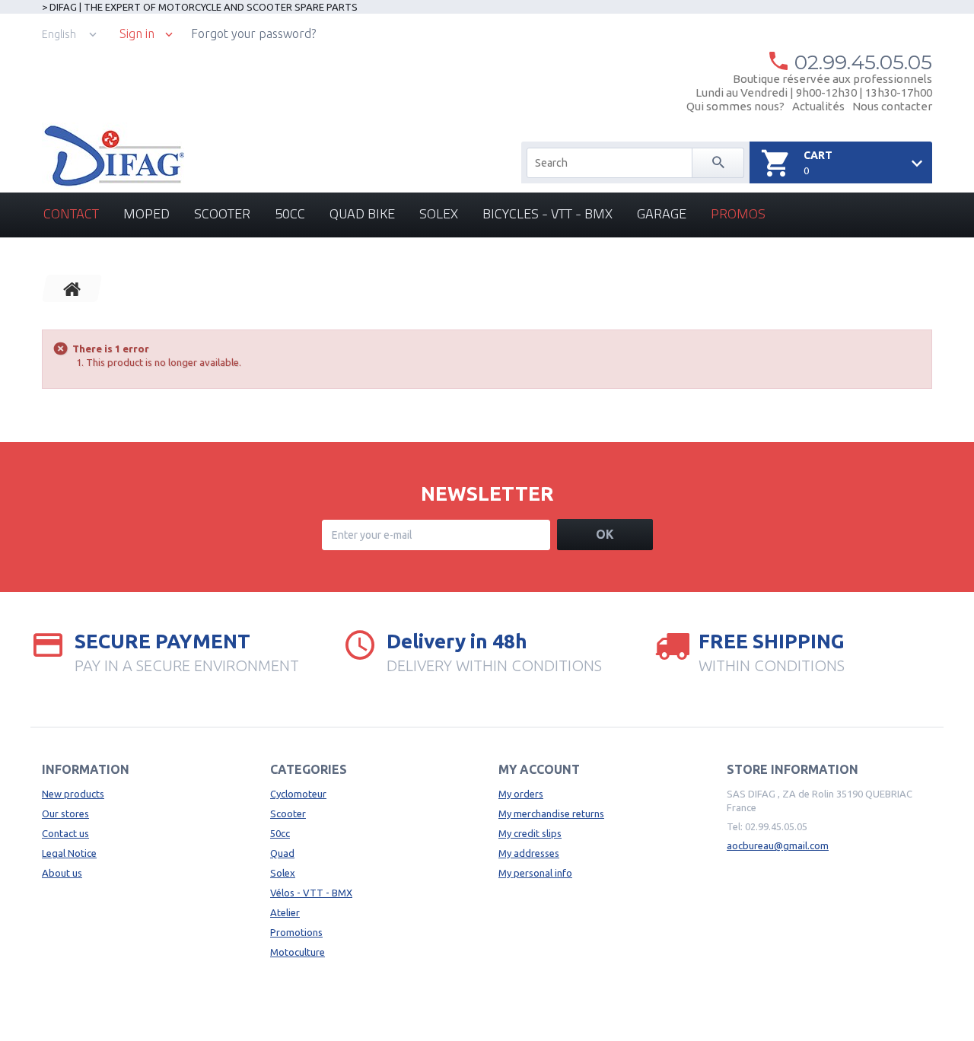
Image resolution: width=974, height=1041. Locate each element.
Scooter (222, 213)
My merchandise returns (551, 813)
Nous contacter (892, 106)
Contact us (65, 833)
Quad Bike (362, 213)
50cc (290, 213)
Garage (661, 213)
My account (539, 769)
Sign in (136, 33)
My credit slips (530, 833)
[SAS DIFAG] (113, 156)
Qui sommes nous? (735, 106)
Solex (438, 213)
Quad (282, 853)
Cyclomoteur (298, 793)
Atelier (285, 912)
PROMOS (738, 213)
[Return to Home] (72, 288)
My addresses (528, 853)
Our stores (65, 813)
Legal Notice (69, 853)
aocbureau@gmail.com (778, 845)
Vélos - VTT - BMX (311, 892)
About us (62, 873)
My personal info (535, 873)
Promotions (296, 932)
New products (73, 793)
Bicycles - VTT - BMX (547, 213)
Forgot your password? (253, 33)
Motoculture (297, 952)
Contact (71, 213)
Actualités (818, 106)
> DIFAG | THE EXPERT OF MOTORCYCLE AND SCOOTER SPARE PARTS (200, 7)
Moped (146, 213)
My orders (520, 793)
